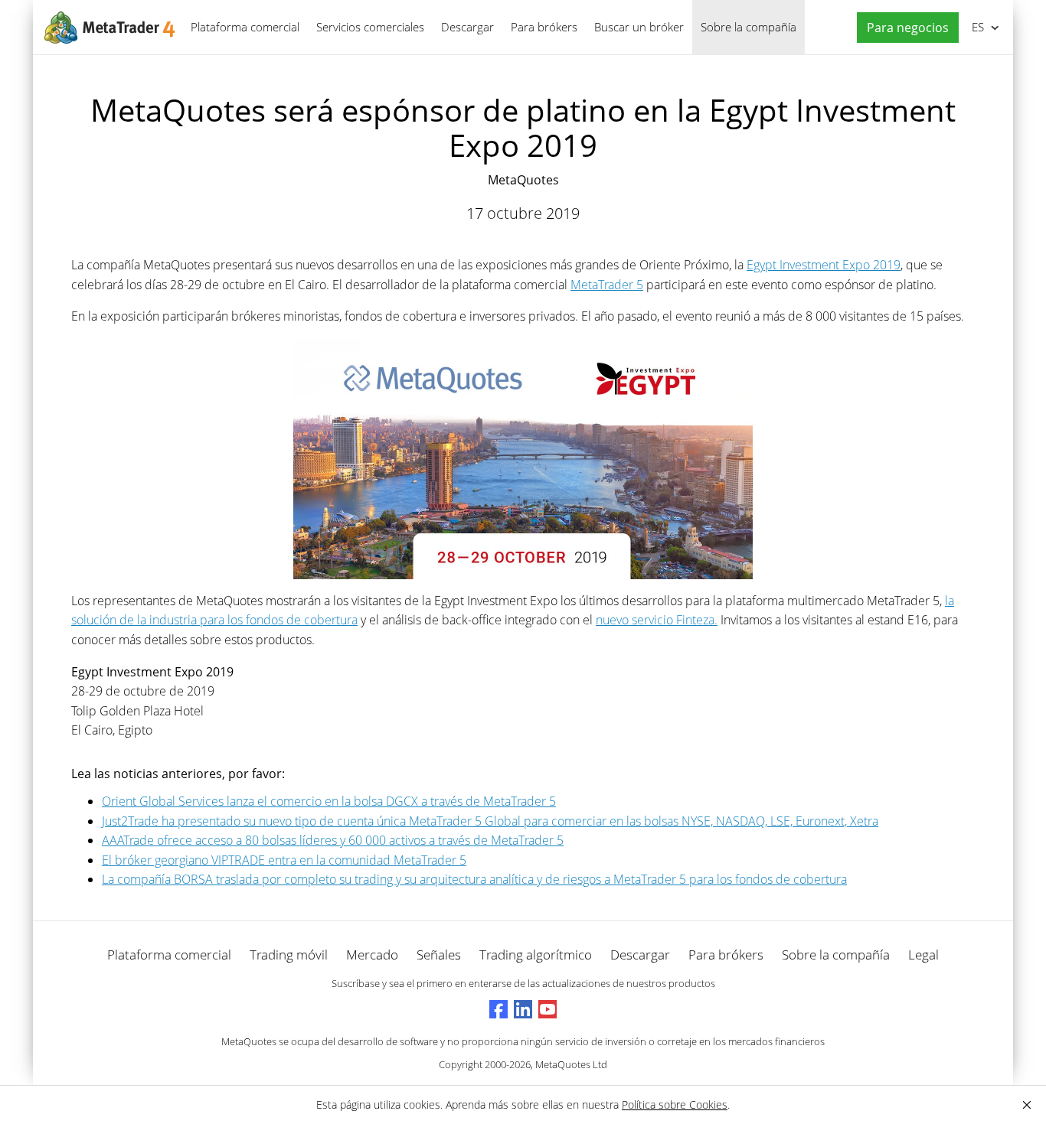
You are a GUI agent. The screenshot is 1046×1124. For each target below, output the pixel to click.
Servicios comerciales (370, 26)
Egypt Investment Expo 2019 (824, 264)
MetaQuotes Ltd (571, 1064)
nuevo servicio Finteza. (656, 619)
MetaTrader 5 (606, 284)
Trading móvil (289, 954)
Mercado (372, 954)
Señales (439, 954)
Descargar (467, 26)
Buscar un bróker (639, 26)
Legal (923, 954)
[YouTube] (547, 1009)
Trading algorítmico (535, 954)
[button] (904, 28)
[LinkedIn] (523, 1009)
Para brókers (544, 26)
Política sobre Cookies (674, 1104)
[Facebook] (498, 1009)
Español (975, 26)
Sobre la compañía (748, 26)
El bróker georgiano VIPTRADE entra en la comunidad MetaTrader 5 (284, 860)
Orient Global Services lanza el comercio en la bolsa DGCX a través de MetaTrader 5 (329, 801)
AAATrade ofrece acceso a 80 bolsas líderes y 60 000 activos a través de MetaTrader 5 (333, 840)
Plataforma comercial (245, 26)
